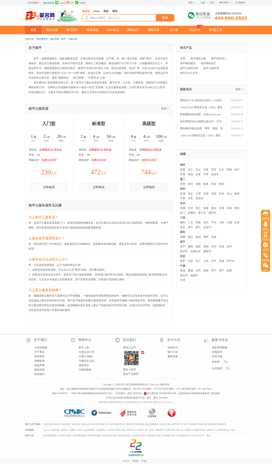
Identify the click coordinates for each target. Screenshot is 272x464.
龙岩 (182, 256)
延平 (182, 246)
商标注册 (202, 424)
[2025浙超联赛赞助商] (136, 447)
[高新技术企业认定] (130, 413)
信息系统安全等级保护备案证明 (193, 393)
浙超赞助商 (48, 3)
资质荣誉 (39, 356)
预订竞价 (72, 29)
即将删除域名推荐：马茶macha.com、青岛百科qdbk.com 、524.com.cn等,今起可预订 (202, 114)
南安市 (212, 212)
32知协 (140, 430)
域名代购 (114, 424)
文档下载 (217, 356)
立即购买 (49, 187)
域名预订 (66, 424)
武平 (213, 261)
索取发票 (172, 356)
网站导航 (223, 2)
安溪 (221, 208)
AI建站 (72, 430)
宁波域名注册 (153, 435)
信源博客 (100, 430)
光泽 (213, 246)
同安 (213, 184)
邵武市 (184, 251)
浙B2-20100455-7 (60, 393)
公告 (212, 2)
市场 (212, 29)
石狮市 (192, 212)
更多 (233, 430)
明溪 (198, 222)
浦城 (206, 246)
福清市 (215, 174)
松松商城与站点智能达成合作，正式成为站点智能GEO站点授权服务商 (202, 121)
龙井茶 (64, 430)
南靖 (237, 193)
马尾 (206, 169)
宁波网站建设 (65, 435)
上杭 (206, 261)
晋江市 (202, 212)
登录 (191, 2)
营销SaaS (131, 430)
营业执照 (215, 393)
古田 (198, 270)
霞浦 (190, 270)
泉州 (182, 203)
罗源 (182, 174)
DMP (79, 430)
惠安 (213, 208)
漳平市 (230, 261)
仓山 (198, 169)
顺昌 (198, 246)
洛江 (198, 208)
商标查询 (221, 424)
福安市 (184, 275)
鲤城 (182, 208)
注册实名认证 (86, 360)
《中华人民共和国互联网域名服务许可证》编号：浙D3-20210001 (136, 397)
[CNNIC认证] (75, 413)
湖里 (198, 184)
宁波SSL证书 (197, 435)
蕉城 (182, 270)
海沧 (190, 184)
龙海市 (199, 198)
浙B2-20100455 (134, 393)
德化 (237, 208)
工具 (219, 29)
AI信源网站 (89, 430)
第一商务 (149, 430)
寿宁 (213, 270)
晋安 (213, 169)
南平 (63, 39)
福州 (182, 164)
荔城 (198, 237)
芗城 (182, 193)
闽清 (190, 174)
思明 (182, 184)
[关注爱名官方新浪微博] (143, 352)
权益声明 (39, 365)
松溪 (221, 246)
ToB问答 (111, 430)
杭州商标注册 (109, 435)
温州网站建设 (79, 435)
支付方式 (173, 340)
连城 (221, 261)
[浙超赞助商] (67, 16)
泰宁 (190, 227)
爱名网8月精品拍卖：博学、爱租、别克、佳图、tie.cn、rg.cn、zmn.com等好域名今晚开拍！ (202, 128)
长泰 (221, 193)
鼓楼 (182, 169)
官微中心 (210, 430)
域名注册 (52, 29)
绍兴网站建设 (94, 435)
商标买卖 (153, 29)
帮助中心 (85, 340)
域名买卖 (92, 29)
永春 (229, 208)
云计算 (173, 29)
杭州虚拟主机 (124, 435)
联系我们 (39, 374)
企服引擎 (175, 424)
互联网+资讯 (198, 430)
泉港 (206, 208)
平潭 (206, 174)
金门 (182, 212)
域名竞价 (76, 424)
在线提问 (217, 352)
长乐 (221, 169)
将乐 (182, 227)
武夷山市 (195, 251)
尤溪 (229, 222)
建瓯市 (207, 251)
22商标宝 (193, 424)
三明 (182, 217)
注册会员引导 (86, 352)
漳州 (182, 188)
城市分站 (29, 435)
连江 (237, 169)
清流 (206, 222)
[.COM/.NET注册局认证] (103, 413)
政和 (229, 246)
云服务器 (72, 39)
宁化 (213, 222)
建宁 (198, 227)
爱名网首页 (42, 39)
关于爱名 (39, 352)
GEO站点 (113, 29)
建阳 (190, 246)
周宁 (221, 270)
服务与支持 (219, 340)
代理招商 (170, 430)
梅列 (182, 222)
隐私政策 (39, 369)
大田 (221, 222)
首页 (33, 29)
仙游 (213, 237)
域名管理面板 (219, 347)
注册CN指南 (86, 356)
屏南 (206, 270)
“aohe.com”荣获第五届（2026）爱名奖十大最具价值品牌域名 (202, 135)
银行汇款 (172, 352)
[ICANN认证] (154, 413)
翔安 (221, 184)
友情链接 (29, 430)
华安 (190, 198)
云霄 (198, 193)
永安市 (207, 227)
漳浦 (206, 193)
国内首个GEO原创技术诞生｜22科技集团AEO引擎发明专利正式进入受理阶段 (202, 100)
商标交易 (212, 424)
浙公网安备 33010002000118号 (162, 393)
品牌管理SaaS (223, 430)
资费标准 (39, 360)
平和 (182, 198)
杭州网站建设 (50, 435)
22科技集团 (32, 2)
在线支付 (172, 347)
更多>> (165, 108)
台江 (190, 169)
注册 (203, 2)
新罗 (182, 261)
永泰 (198, 174)
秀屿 (206, 237)
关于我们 (40, 340)
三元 (190, 222)
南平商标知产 (208, 63)
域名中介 (104, 424)
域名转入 (57, 424)
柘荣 (229, 270)
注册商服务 (85, 369)
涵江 (190, 237)
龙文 (190, 193)
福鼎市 (194, 275)
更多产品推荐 (131, 374)
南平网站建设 (188, 63)
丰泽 (190, 208)
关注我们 (129, 340)
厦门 (182, 179)
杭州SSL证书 (138, 435)
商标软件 (159, 430)
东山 (229, 193)
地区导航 (54, 39)
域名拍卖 (85, 424)
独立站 (179, 430)
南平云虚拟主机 (189, 68)
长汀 (198, 261)
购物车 (242, 2)
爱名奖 (122, 424)
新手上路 (84, 347)
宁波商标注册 (168, 435)
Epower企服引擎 (51, 430)
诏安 (213, 193)
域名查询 (130, 424)
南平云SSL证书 (189, 73)
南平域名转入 (219, 58)
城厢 (182, 237)
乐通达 (187, 430)
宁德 (182, 265)
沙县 (237, 222)
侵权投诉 (84, 365)
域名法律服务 (151, 424)
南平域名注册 (198, 58)
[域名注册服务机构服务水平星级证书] (172, 413)
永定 (190, 261)
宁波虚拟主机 (182, 435)
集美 (206, 184)
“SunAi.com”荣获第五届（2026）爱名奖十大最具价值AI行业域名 (202, 107)
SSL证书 (194, 29)
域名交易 (95, 424)
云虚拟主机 (164, 424)
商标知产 (133, 29)
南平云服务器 (211, 68)
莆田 (182, 232)
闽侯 (229, 169)
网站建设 (140, 424)
